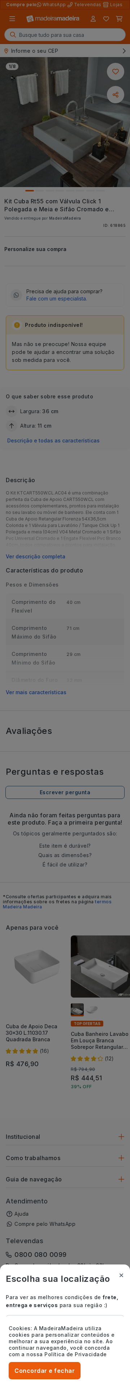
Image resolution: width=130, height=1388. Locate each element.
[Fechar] (121, 1275)
